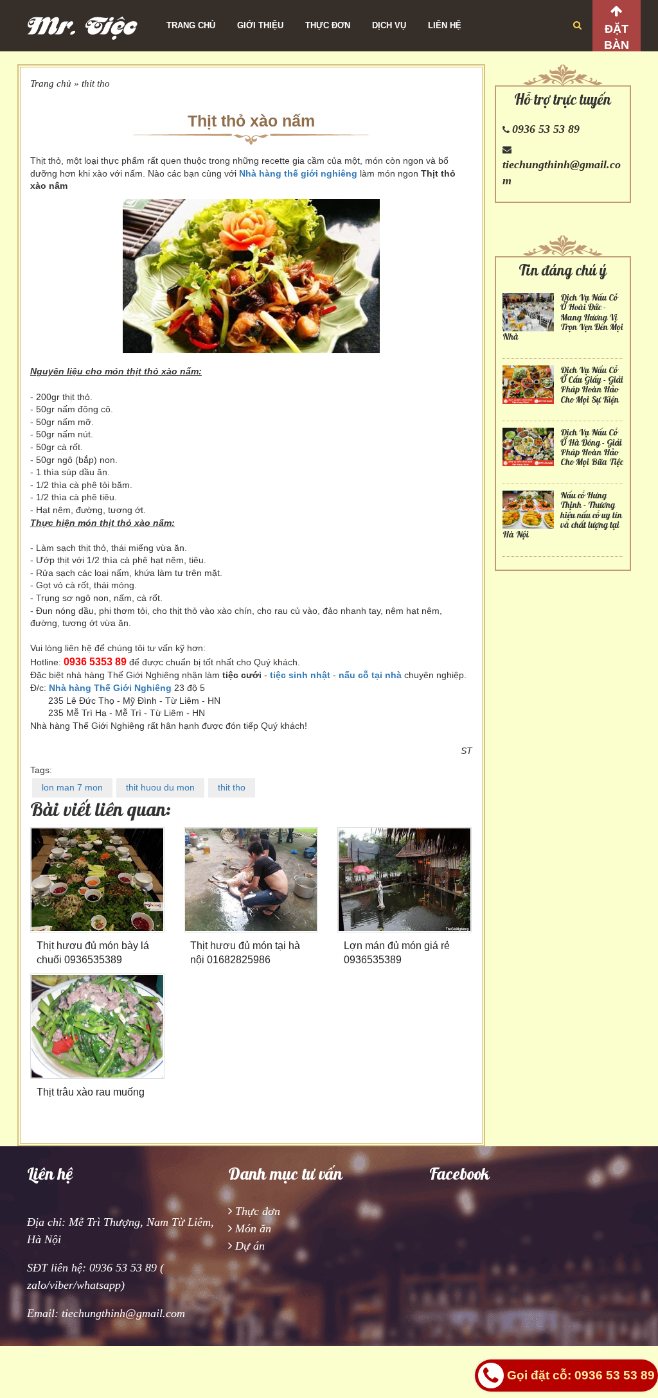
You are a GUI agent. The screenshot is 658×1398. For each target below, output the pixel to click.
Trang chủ (190, 25)
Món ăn (253, 1228)
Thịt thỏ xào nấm (251, 121)
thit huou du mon (160, 787)
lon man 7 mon (72, 787)
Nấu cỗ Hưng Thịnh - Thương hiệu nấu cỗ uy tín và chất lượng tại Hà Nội (562, 515)
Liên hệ (444, 25)
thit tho (96, 83)
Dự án (250, 1245)
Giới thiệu (260, 25)
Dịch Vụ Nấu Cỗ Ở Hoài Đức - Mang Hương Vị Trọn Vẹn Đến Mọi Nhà (562, 318)
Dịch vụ (389, 25)
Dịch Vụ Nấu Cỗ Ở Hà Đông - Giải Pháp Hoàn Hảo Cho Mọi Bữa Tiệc (591, 447)
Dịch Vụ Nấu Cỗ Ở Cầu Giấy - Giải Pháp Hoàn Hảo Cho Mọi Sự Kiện (591, 385)
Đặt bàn (616, 36)
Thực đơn (327, 25)
